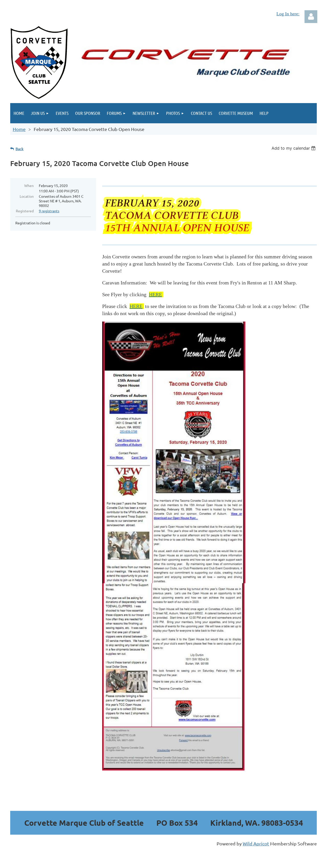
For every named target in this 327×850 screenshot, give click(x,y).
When (29, 185)
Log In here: (287, 13)
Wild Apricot (256, 843)
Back (20, 148)
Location (27, 196)
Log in (311, 16)
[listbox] (294, 148)
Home (19, 129)
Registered (25, 210)
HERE (155, 294)
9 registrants (49, 210)
